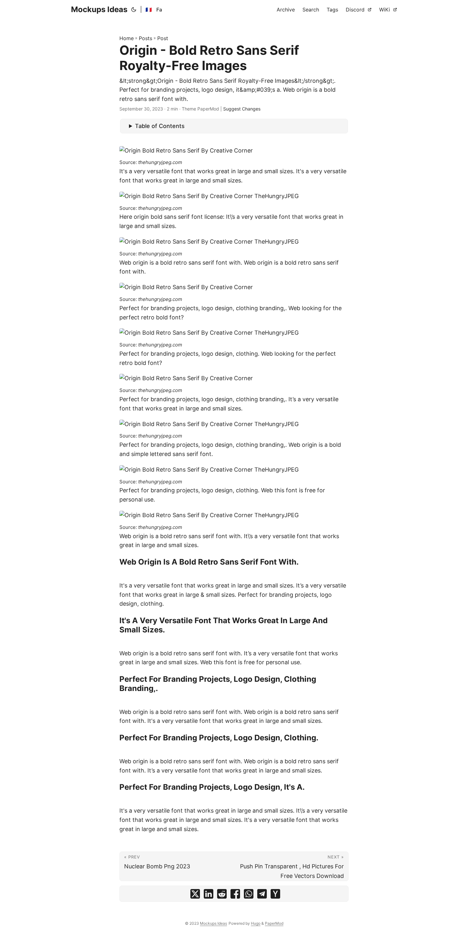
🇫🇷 (148, 9)
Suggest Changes (241, 108)
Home (126, 38)
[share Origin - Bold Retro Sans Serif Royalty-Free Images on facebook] (235, 895)
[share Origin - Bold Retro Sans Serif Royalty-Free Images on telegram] (262, 895)
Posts (145, 38)
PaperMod (274, 923)
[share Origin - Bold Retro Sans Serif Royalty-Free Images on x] (195, 895)
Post (162, 38)
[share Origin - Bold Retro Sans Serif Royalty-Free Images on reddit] (222, 895)
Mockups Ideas (99, 9)
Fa (159, 9)
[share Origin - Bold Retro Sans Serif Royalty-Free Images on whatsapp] (248, 895)
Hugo (255, 923)
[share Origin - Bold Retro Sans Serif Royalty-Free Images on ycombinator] (275, 895)
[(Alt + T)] (134, 9)
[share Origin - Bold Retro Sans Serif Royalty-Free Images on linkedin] (208, 895)
